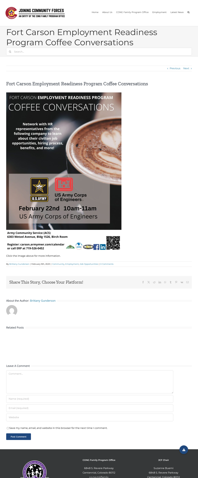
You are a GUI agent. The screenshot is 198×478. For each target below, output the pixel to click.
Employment (72, 264)
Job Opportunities (89, 264)
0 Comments (106, 264)
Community (58, 264)
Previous (175, 68)
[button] (188, 12)
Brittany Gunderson (19, 264)
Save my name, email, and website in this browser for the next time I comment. (58, 428)
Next (186, 68)
